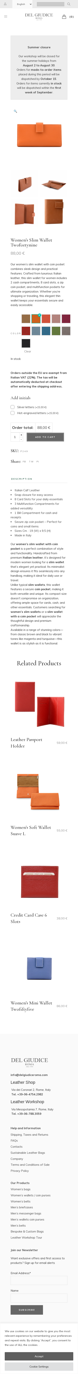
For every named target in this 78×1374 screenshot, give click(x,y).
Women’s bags (20, 1189)
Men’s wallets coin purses (27, 1219)
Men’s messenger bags (26, 1213)
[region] (39, 1348)
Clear (27, 351)
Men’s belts (18, 1225)
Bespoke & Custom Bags (27, 1231)
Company (17, 1159)
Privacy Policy (20, 1171)
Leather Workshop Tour (26, 1237)
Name (15, 1290)
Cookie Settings (39, 1366)
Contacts (17, 1146)
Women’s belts (20, 1201)
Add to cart (45, 437)
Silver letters (32, 407)
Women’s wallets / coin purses (31, 1195)
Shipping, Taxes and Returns (29, 1134)
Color (16, 333)
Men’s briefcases (22, 1207)
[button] (15, 111)
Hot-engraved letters (37, 413)
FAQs (14, 1140)
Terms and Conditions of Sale (30, 1164)
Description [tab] (21, 479)
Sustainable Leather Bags (28, 1153)
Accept (39, 1356)
